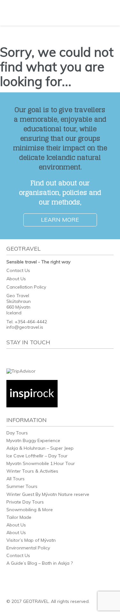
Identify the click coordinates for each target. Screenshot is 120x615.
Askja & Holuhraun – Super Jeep (40, 448)
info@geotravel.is (24, 327)
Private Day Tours (25, 501)
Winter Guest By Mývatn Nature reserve (47, 494)
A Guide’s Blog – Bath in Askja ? (39, 563)
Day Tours (17, 432)
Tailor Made (18, 517)
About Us (16, 278)
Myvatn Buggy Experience (33, 440)
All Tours (15, 478)
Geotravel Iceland (35, 13)
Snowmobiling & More (29, 509)
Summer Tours (21, 486)
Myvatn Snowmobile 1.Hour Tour (40, 463)
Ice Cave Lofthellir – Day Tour (37, 455)
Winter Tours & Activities (32, 471)
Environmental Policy (28, 547)
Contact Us (18, 270)
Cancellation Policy (26, 287)
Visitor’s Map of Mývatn (31, 540)
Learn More (60, 219)
